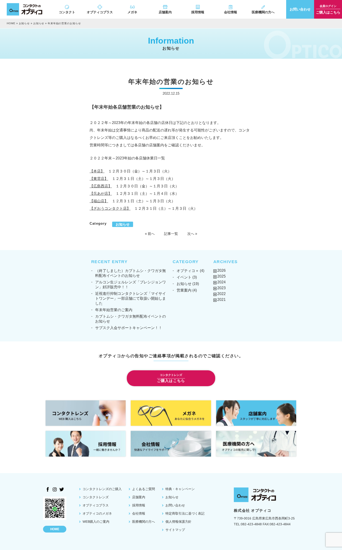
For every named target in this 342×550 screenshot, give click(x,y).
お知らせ (24, 23)
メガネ (132, 12)
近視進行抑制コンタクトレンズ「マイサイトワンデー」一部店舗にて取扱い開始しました (130, 298)
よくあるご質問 (143, 489)
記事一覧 (171, 234)
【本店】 (97, 171)
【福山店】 (99, 201)
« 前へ (150, 234)
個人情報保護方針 (178, 521)
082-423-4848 (251, 524)
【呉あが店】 (101, 194)
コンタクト (67, 12)
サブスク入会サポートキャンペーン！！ (128, 328)
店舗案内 (165, 12)
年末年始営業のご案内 (113, 310)
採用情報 (197, 12)
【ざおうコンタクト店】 (110, 208)
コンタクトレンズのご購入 (102, 489)
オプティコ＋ (188, 271)
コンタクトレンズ (96, 497)
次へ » (192, 234)
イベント (184, 277)
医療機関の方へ (263, 12)
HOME (11, 23)
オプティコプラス (100, 12)
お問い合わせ (175, 505)
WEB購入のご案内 (96, 521)
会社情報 (230, 12)
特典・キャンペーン (180, 489)
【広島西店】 (101, 186)
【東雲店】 (99, 179)
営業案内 (184, 290)
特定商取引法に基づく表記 (185, 513)
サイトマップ (175, 530)
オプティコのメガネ (97, 513)
